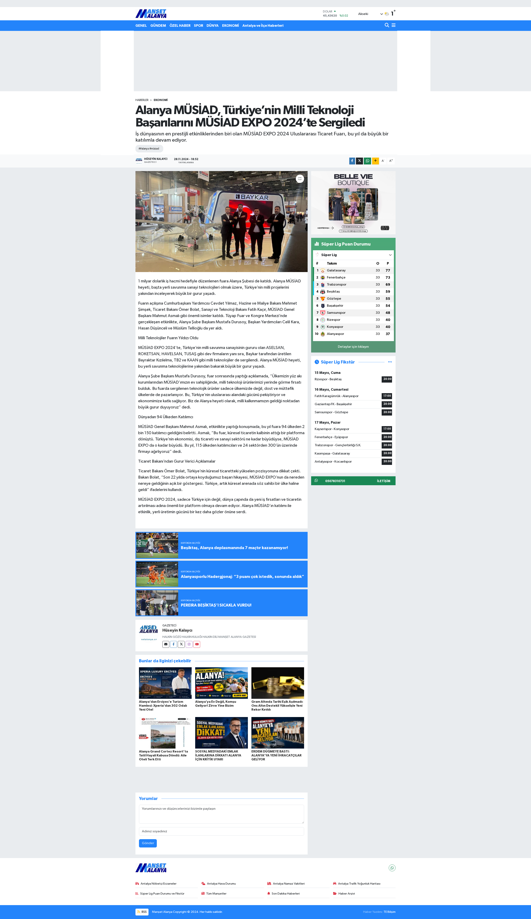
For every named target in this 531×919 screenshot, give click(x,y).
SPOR (198, 25)
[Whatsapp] (392, 867)
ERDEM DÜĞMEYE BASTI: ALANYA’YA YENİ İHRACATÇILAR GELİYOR (276, 755)
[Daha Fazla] (375, 161)
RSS (144, 911)
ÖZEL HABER (179, 25)
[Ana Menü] (393, 25)
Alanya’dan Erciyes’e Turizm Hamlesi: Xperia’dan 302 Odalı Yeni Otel (163, 705)
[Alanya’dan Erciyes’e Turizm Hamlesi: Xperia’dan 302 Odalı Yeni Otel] (165, 683)
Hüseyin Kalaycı (177, 630)
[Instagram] (189, 644)
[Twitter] (181, 644)
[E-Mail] (165, 644)
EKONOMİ (230, 25)
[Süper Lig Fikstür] (390, 362)
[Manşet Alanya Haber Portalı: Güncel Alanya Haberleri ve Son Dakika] (151, 13)
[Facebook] (173, 644)
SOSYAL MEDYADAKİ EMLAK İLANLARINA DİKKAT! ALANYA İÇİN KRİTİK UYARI (218, 755)
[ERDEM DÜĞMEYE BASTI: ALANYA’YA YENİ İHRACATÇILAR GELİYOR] (277, 732)
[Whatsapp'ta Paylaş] (367, 161)
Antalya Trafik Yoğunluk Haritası (359, 883)
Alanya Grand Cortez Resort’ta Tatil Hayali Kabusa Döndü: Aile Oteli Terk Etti (163, 755)
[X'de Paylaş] (359, 161)
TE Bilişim (390, 911)
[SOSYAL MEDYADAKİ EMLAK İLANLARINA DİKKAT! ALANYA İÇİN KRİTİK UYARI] (221, 732)
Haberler (142, 100)
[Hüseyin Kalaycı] (149, 633)
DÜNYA (213, 25)
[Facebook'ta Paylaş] (352, 161)
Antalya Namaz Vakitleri (289, 883)
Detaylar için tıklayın (353, 347)
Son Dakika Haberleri (286, 893)
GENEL (141, 25)
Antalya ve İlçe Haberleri (262, 25)
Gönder (148, 843)
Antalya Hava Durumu (221, 883)
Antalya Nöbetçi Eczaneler (159, 883)
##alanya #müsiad (149, 148)
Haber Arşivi (347, 893)
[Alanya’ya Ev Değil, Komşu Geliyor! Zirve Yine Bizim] (221, 683)
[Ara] (387, 25)
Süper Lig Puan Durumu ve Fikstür (162, 893)
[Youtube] (196, 644)
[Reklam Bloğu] (353, 202)
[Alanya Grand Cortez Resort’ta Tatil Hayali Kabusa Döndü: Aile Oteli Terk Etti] (165, 732)
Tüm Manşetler (216, 893)
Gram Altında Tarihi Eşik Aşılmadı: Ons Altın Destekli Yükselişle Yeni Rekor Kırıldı (277, 705)
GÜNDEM (158, 25)
